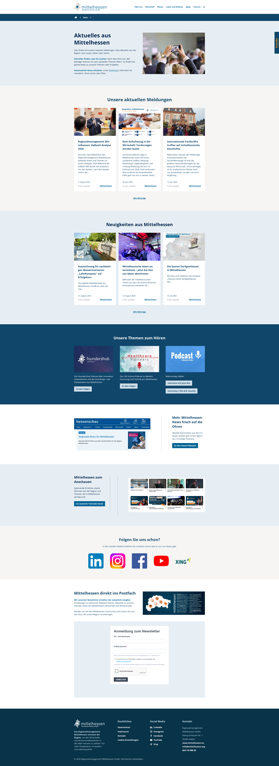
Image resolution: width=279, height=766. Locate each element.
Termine (197, 7)
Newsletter (114, 70)
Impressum (123, 731)
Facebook (158, 735)
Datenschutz (124, 727)
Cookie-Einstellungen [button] (128, 740)
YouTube (158, 740)
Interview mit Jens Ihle (179, 383)
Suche (205, 6)
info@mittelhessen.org (193, 746)
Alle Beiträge (139, 198)
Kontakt (122, 735)
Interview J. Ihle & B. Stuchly (182, 391)
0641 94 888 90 (189, 750)
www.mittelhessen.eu (193, 743)
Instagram (159, 731)
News (188, 7)
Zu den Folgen (83, 389)
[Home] (76, 17)
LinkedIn (158, 727)
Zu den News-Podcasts (185, 445)
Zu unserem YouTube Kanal (89, 503)
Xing (156, 744)
